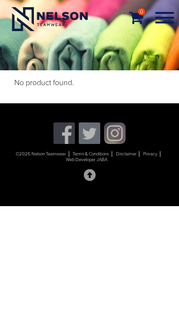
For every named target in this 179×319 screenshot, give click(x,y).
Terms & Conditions (91, 154)
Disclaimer (126, 154)
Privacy (150, 154)
